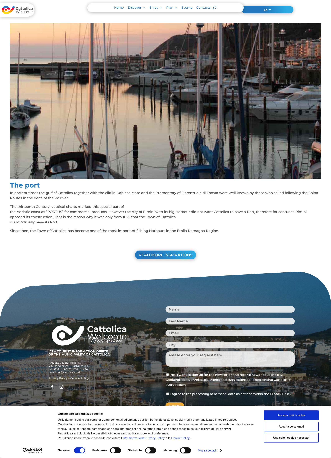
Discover (134, 7)
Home (119, 7)
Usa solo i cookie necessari (291, 437)
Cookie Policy (180, 438)
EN (266, 9)
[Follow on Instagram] (61, 387)
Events (186, 7)
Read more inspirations (165, 255)
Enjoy (153, 7)
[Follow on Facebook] (52, 387)
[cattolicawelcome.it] (17, 15)
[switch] (115, 450)
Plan (169, 7)
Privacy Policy (57, 378)
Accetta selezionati (291, 426)
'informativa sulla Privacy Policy (143, 438)
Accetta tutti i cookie (291, 415)
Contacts (203, 7)
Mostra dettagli (207, 450)
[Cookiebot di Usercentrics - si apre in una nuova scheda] (32, 450)
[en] (89, 346)
